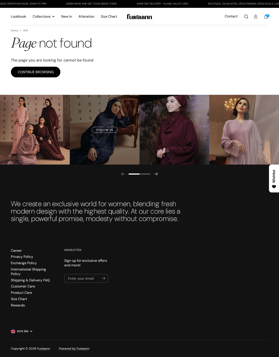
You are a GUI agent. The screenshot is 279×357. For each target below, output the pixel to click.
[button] (246, 17)
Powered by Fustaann (74, 348)
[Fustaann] (139, 16)
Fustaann (43, 348)
